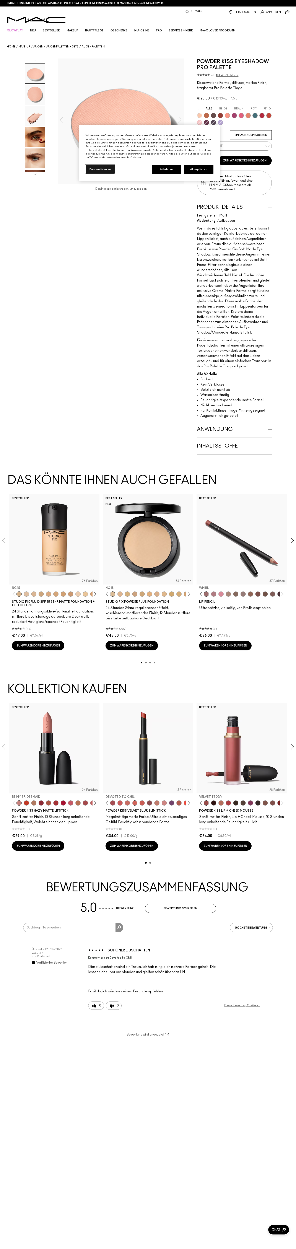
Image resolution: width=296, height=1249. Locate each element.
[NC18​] (135, 594)
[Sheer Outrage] (120, 803)
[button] (278, 1230)
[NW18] (70, 594)
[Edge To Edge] (221, 594)
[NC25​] (149, 594)
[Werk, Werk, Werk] (262, 115)
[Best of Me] (199, 115)
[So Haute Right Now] (269, 115)
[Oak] (228, 594)
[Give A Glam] (213, 115)
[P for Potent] (206, 122)
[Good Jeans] (255, 115)
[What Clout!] (206, 115)
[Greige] (265, 594)
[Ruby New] (63, 803)
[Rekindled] (258, 803)
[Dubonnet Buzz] (41, 803)
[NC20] (63, 594)
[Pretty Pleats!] (213, 803)
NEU (33, 30)
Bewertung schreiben (180, 908)
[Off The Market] (34, 803)
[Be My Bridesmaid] (19, 803)
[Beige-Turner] (258, 594)
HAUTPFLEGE (94, 30)
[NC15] (19, 594)
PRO (159, 30)
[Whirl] (206, 594)
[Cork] (236, 594)
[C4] (78, 594)
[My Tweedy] (248, 115)
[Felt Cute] (199, 122)
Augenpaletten (93, 46)
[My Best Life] (26, 803)
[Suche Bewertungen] (119, 927)
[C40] (85, 594)
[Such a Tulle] (220, 122)
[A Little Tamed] (228, 803)
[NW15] (56, 594)
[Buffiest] (243, 803)
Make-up (24, 46)
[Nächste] (94, 594)
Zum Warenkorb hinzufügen (245, 160)
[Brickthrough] (56, 803)
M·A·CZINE (141, 30)
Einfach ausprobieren (251, 135)
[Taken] (265, 803)
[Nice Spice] (127, 803)
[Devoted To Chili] (220, 115)
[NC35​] (164, 594)
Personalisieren (100, 169)
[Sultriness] (70, 803)
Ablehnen (166, 169)
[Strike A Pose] (227, 115)
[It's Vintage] (213, 122)
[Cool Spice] (250, 594)
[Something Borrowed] (250, 803)
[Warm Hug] (221, 803)
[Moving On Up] (48, 803)
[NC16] (34, 594)
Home (11, 46)
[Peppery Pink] (164, 803)
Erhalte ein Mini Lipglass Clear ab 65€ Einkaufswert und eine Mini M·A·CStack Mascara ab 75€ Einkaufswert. (86, 3)
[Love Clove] (149, 803)
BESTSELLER (51, 30)
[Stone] (243, 594)
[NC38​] (179, 594)
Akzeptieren (198, 169)
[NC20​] (142, 594)
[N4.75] (26, 594)
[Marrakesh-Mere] (179, 803)
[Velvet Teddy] (206, 803)
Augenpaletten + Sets (62, 46)
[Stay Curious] (85, 803)
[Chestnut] (272, 594)
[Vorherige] (14, 594)
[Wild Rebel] (171, 803)
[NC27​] (157, 594)
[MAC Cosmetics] (36, 20)
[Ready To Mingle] (78, 803)
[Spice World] (157, 803)
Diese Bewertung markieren (242, 1005)
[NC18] (48, 594)
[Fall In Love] (241, 115)
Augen (38, 46)
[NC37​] (171, 594)
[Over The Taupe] (272, 803)
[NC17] (41, 594)
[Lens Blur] (234, 115)
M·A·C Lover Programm (217, 30)
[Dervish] (213, 594)
